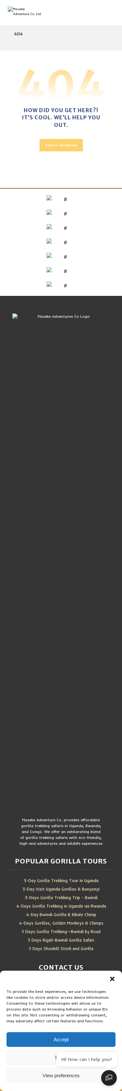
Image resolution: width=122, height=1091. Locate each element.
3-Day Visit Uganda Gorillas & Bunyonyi (61, 889)
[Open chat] (109, 1078)
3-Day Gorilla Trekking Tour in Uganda (61, 880)
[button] (112, 979)
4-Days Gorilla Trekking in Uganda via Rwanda (61, 906)
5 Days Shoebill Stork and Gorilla (61, 948)
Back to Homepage (61, 145)
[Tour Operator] (30, 13)
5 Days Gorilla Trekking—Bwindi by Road (61, 931)
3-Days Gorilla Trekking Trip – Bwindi (61, 897)
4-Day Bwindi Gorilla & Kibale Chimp (61, 914)
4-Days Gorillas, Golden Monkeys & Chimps (61, 923)
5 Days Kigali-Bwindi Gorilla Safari (61, 940)
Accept (61, 1039)
